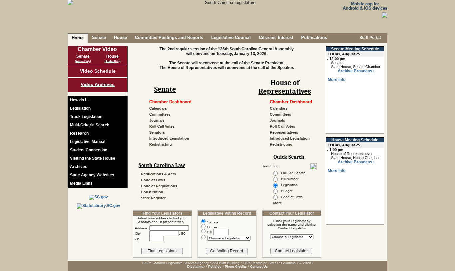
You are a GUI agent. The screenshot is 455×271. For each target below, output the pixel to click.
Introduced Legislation (169, 138)
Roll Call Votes (162, 126)
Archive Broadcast (356, 71)
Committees (160, 114)
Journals (157, 120)
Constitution (152, 192)
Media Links (81, 183)
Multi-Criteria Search (89, 125)
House (120, 37)
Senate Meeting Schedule (355, 49)
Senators (157, 132)
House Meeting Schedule (354, 140)
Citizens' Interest (276, 37)
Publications (314, 37)
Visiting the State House (92, 158)
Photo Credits (236, 266)
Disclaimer (196, 266)
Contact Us (259, 266)
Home (78, 37)
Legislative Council (231, 37)
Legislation (80, 108)
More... (279, 203)
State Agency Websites (92, 175)
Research (79, 133)
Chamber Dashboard (170, 101)
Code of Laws (153, 180)
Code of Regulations (159, 186)
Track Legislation (86, 116)
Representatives (284, 132)
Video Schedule (98, 71)
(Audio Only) (83, 61)
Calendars (158, 108)
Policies (215, 266)
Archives (78, 166)
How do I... (79, 100)
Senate (99, 37)
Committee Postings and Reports (169, 37)
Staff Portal (369, 37)
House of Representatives (284, 85)
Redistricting (160, 144)
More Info (336, 79)
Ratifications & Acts (158, 174)
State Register (153, 198)
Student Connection (88, 150)
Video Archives (98, 84)
